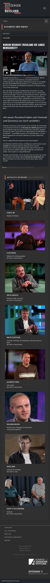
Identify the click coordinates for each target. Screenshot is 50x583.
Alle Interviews (10, 531)
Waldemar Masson (13, 424)
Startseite (8, 527)
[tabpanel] (25, 103)
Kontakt (7, 540)
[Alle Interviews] (35, 177)
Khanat (9, 167)
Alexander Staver (13, 382)
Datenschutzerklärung (13, 537)
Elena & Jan (11, 212)
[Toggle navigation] (44, 8)
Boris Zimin (11, 466)
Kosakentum (16, 167)
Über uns (8, 534)
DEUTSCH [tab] (6, 34)
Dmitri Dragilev (12, 295)
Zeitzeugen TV (31, 554)
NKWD (22, 167)
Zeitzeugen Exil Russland (12, 580)
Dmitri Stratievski (13, 337)
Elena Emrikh (11, 253)
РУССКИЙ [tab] (6, 38)
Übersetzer (22, 78)
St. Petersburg (29, 167)
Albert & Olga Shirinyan (15, 508)
